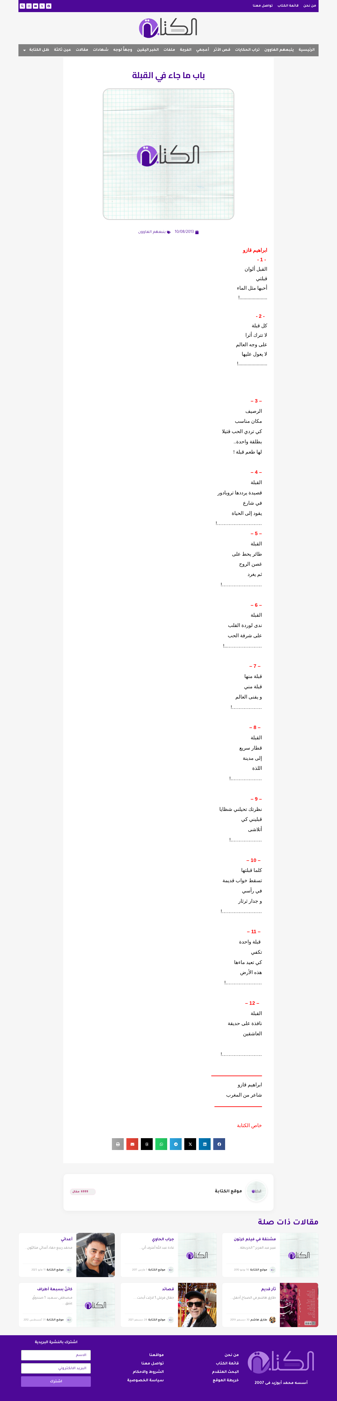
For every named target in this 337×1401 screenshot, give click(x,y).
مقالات (82, 50)
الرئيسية (307, 50)
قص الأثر (222, 50)
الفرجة (185, 50)
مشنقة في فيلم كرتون (255, 1240)
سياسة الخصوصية (145, 1381)
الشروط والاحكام (148, 1372)
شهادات (100, 50)
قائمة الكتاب (288, 6)
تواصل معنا (263, 6)
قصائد (168, 1290)
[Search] (22, 6)
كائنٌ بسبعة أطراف (54, 1290)
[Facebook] (48, 6)
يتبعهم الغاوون (279, 50)
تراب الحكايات (247, 50)
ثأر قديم (268, 1290)
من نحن (309, 6)
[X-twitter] (42, 6)
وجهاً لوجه (122, 50)
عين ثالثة (62, 50)
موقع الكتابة (228, 1191)
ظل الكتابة (39, 50)
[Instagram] (29, 6)
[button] (219, 1144)
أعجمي (202, 50)
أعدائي (66, 1240)
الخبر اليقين (148, 50)
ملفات (169, 50)
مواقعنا (156, 1355)
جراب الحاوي (163, 1240)
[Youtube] (35, 6)
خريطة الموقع (226, 1381)
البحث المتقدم (225, 1372)
